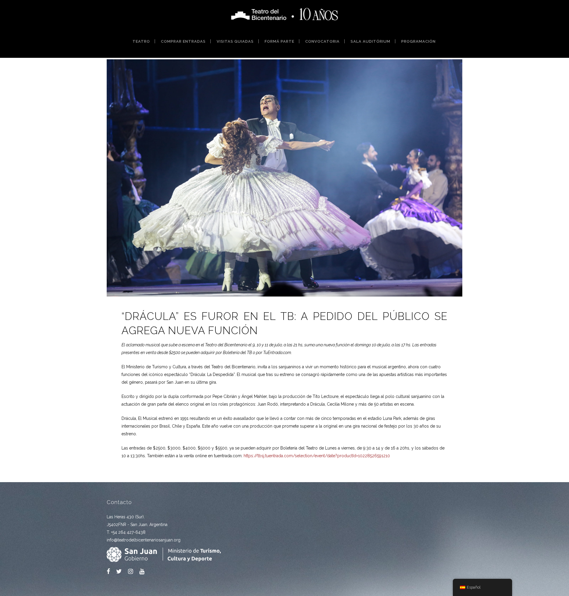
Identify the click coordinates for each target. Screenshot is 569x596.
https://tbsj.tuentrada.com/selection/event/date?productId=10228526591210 (317, 455)
